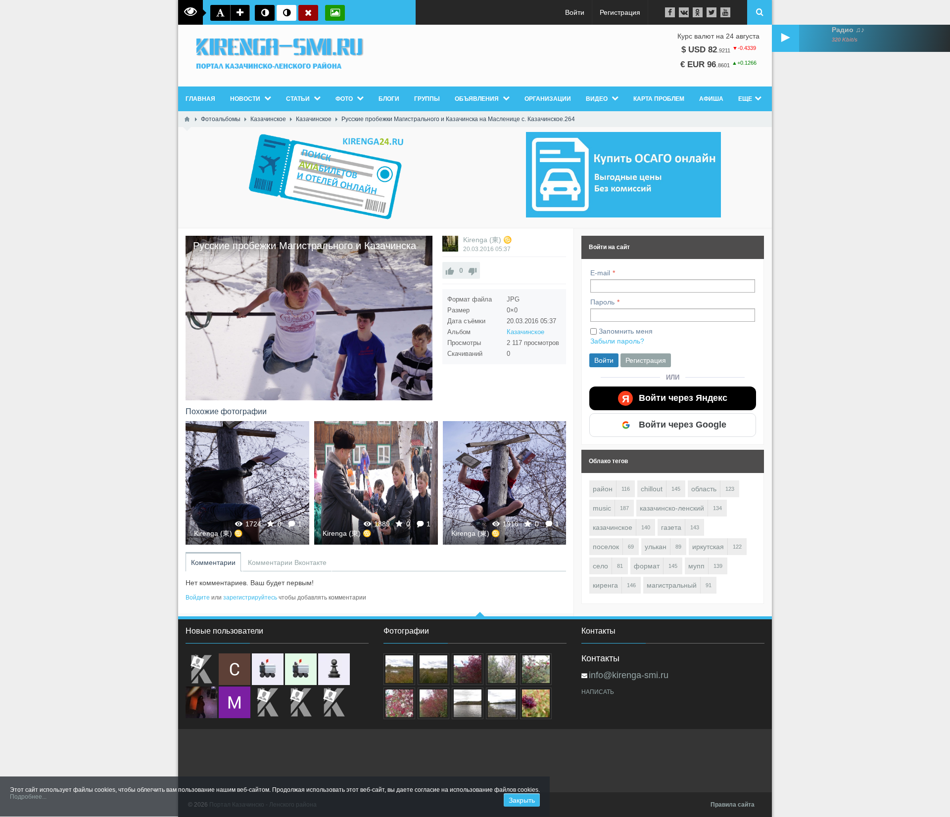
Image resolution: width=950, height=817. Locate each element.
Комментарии (213, 562)
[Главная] (187, 119)
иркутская (708, 547)
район (603, 489)
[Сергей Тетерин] (234, 669)
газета (671, 527)
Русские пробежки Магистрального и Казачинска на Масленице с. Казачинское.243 (247, 482)
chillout (652, 489)
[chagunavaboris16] (334, 669)
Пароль (602, 302)
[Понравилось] (449, 270)
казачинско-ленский (672, 508)
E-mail (600, 273)
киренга (605, 585)
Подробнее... (28, 796)
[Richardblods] (201, 669)
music (602, 508)
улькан (655, 547)
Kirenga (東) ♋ (487, 240)
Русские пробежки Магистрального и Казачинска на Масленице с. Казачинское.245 (505, 482)
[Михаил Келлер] (234, 702)
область (703, 489)
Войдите (198, 597)
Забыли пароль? (617, 341)
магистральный (672, 585)
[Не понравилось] (472, 270)
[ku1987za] (268, 669)
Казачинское (525, 332)
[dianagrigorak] (201, 702)
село (600, 566)
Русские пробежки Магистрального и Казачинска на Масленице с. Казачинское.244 (376, 482)
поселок (606, 547)
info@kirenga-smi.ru (628, 675)
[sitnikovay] (268, 702)
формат (647, 566)
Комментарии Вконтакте (287, 562)
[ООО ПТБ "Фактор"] (301, 702)
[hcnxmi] (301, 669)
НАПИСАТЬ (597, 691)
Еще (745, 98)
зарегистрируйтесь (250, 597)
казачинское (612, 527)
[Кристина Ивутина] (334, 702)
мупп (696, 566)
